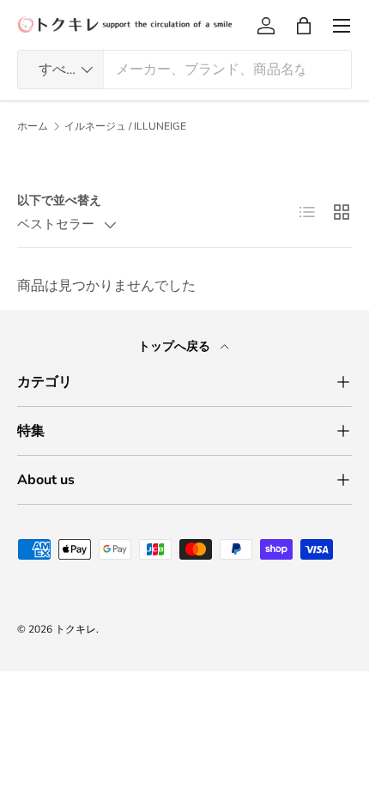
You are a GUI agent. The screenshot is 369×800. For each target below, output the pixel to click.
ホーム (32, 126)
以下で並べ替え (59, 200)
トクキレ (75, 629)
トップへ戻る (176, 346)
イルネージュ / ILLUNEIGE (125, 126)
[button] (304, 26)
